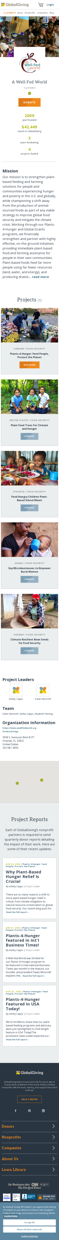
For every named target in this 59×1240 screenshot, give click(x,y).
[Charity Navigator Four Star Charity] (7, 1197)
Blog (52, 12)
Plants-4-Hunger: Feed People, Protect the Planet (29, 355)
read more (40, 277)
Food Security (35, 348)
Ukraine (19, 348)
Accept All (29, 1222)
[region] (29, 1221)
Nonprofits (30, 12)
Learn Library (14, 1170)
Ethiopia (19, 491)
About (20, 12)
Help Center (29, 1099)
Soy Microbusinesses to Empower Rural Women (29, 569)
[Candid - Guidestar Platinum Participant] (17, 1197)
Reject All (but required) (29, 1229)
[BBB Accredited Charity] (29, 1197)
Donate (29, 102)
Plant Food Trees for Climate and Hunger (29, 426)
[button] (17, 783)
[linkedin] (43, 1110)
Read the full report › (17, 912)
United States (18, 420)
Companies (42, 12)
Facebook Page (10, 731)
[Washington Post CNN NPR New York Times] (29, 1187)
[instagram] (29, 1110)
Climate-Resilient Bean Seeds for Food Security (29, 641)
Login (50, 4)
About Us (10, 1159)
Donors (8, 1127)
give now (29, 364)
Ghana (19, 563)
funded (29, 436)
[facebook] (15, 1110)
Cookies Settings (29, 1236)
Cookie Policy (11, 1216)
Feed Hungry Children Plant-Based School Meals (29, 498)
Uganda (19, 634)
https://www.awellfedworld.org (19, 728)
